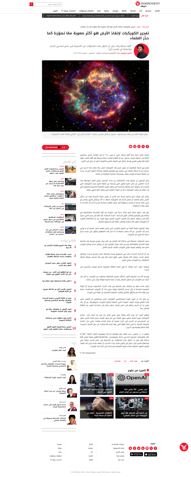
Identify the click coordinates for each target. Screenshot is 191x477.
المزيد (55, 10)
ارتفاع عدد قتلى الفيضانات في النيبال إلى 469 (54, 207)
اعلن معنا (121, 459)
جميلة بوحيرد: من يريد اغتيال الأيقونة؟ (55, 392)
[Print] (130, 146)
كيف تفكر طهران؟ (59, 350)
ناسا (125, 361)
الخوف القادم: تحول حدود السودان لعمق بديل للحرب (58, 264)
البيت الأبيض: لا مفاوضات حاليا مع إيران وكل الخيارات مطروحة (58, 310)
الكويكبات (117, 361)
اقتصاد (133, 10)
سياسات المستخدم (118, 444)
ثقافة (124, 10)
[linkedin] (138, 448)
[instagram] (147, 448)
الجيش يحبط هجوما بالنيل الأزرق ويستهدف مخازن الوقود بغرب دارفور (54, 171)
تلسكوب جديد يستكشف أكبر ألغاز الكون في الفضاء (97, 390)
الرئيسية (145, 27)
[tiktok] (134, 448)
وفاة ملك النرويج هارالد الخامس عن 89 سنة (57, 246)
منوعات (115, 10)
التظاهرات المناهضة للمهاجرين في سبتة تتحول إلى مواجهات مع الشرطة (53, 219)
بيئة (63, 204)
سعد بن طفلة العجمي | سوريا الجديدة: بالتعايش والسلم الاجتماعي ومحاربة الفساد (56, 300)
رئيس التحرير (120, 452)
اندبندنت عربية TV (68, 10)
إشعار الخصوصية (118, 448)
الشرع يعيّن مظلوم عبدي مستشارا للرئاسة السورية (71, 15)
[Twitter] (151, 448)
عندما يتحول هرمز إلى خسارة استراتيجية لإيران (55, 405)
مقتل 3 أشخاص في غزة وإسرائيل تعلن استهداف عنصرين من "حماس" (54, 232)
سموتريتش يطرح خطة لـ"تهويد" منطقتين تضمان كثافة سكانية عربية (54, 196)
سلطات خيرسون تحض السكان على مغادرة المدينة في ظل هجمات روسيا (114, 15)
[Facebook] (155, 448)
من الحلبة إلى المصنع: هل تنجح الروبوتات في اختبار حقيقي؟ (134, 414)
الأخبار (157, 10)
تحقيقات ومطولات (86, 10)
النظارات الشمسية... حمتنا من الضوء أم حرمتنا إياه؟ (99, 414)
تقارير (62, 179)
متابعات (61, 166)
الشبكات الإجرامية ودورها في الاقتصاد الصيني (54, 419)
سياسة (148, 10)
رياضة (106, 10)
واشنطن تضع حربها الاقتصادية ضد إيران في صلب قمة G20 (55, 183)
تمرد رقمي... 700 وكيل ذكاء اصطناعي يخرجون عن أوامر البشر (133, 390)
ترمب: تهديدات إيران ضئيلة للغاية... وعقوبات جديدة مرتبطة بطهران (57, 255)
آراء (140, 10)
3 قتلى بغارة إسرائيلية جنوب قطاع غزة (56, 280)
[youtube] (143, 448)
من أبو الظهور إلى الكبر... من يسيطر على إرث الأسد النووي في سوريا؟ (57, 273)
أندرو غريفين (126, 53)
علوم (138, 27)
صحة (99, 10)
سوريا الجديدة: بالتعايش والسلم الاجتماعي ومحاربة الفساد (53, 365)
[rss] (130, 448)
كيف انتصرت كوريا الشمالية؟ (55, 377)
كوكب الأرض (133, 361)
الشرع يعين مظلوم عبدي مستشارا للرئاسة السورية (58, 319)
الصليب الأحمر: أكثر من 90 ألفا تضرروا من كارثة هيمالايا (57, 290)
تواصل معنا (120, 455)
